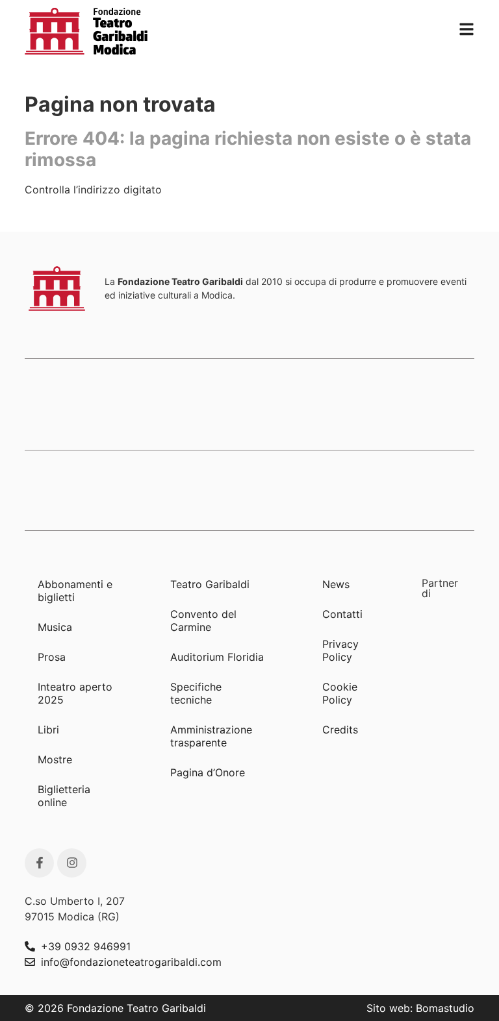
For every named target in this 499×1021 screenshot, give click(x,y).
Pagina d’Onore (207, 772)
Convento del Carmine (203, 621)
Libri (48, 729)
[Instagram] (71, 863)
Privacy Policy (340, 650)
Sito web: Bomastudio (420, 1008)
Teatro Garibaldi (210, 584)
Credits (340, 729)
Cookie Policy (339, 693)
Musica (55, 627)
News (336, 584)
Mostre (55, 759)
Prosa (52, 656)
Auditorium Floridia (217, 656)
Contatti (342, 614)
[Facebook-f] (39, 863)
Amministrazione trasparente (211, 736)
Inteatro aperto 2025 (75, 693)
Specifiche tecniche (196, 693)
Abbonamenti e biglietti (75, 591)
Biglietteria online (64, 796)
